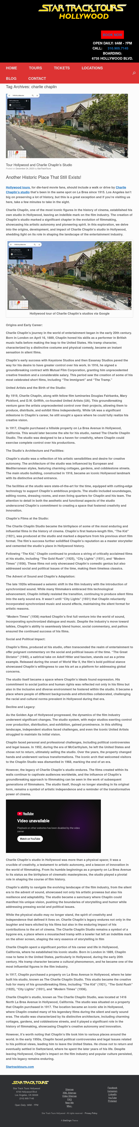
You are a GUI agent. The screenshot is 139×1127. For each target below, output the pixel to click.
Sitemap (69, 1089)
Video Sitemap (69, 1096)
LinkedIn (112, 1094)
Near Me (69, 1102)
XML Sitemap (69, 1092)
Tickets (62, 68)
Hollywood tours (18, 187)
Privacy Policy (91, 1113)
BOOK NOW (112, 34)
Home (11, 68)
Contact (37, 78)
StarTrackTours (44, 168)
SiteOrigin (67, 1120)
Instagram (112, 1091)
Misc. (69, 1106)
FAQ (69, 1099)
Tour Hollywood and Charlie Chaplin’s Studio (39, 164)
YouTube (112, 1097)
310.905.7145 (118, 48)
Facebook (112, 1087)
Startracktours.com (20, 1066)
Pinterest (112, 1100)
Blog (11, 78)
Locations (92, 68)
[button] (134, 73)
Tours (35, 68)
